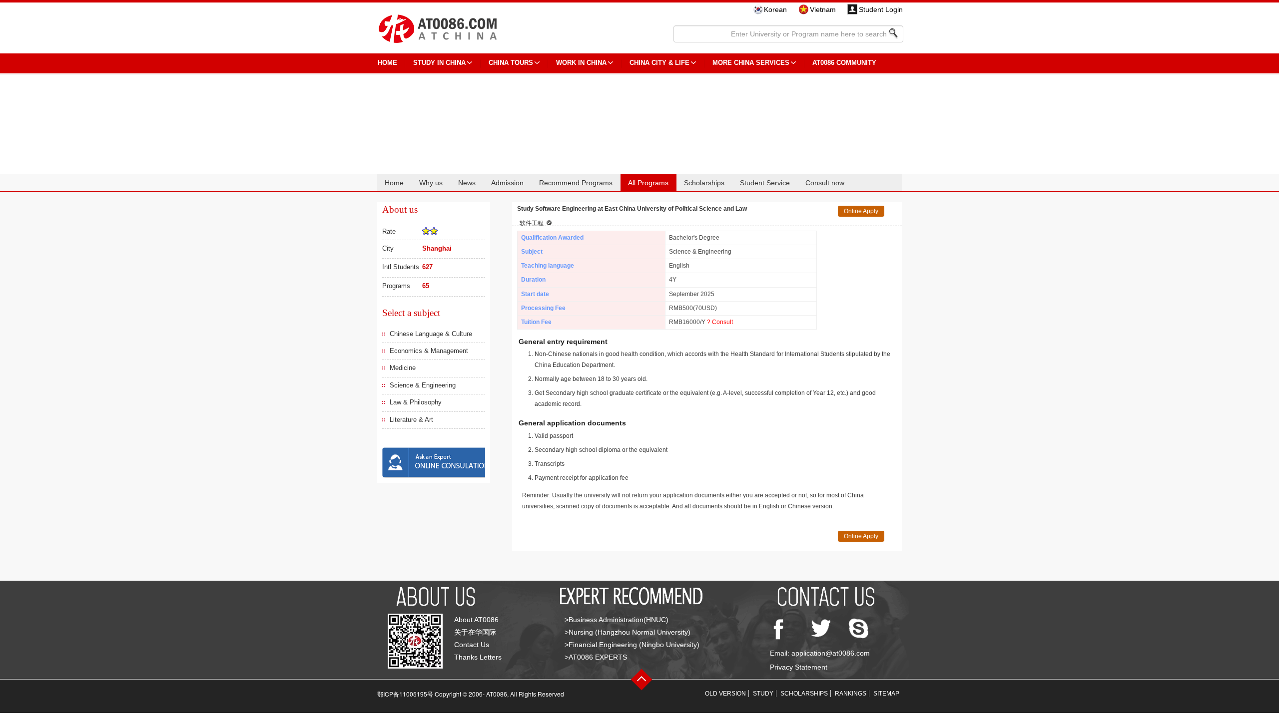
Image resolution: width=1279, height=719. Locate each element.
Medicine (403, 367)
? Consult (720, 322)
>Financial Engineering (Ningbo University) (632, 645)
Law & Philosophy (416, 402)
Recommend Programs (576, 183)
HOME (387, 62)
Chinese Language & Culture (431, 334)
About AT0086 (476, 620)
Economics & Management (429, 351)
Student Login (881, 9)
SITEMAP (886, 693)
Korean (775, 9)
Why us (431, 183)
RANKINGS (850, 693)
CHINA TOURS (511, 62)
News (467, 183)
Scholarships (704, 183)
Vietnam (823, 9)
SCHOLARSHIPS (804, 693)
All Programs (648, 183)
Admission (507, 183)
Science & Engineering (423, 385)
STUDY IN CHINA (439, 62)
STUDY (763, 693)
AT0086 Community (844, 62)
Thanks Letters (478, 657)
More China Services (750, 62)
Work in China (581, 62)
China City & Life (659, 62)
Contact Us (471, 645)
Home (394, 183)
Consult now (824, 183)
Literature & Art (411, 419)
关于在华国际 (475, 632)
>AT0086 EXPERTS (596, 657)
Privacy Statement (798, 667)
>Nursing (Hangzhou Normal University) (627, 632)
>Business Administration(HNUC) (616, 620)
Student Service (765, 183)
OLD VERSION (725, 693)
